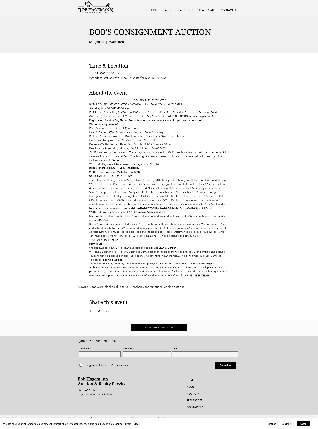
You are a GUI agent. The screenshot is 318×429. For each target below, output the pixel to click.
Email (175, 348)
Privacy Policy (131, 423)
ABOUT (191, 387)
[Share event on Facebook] (90, 311)
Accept (303, 423)
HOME (190, 380)
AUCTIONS (193, 394)
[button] (207, 8)
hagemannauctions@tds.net (96, 394)
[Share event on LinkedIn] (107, 311)
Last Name (128, 348)
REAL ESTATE (194, 400)
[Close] (314, 423)
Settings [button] (272, 423)
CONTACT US (195, 407)
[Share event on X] (99, 311)
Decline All (287, 423)
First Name (85, 348)
